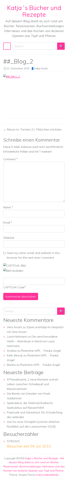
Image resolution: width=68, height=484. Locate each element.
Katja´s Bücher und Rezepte (34, 11)
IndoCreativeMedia (47, 474)
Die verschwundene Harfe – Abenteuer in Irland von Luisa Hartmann (32, 341)
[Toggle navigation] (7, 46)
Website (8, 237)
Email (7, 222)
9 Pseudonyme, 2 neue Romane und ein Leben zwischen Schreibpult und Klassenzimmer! (32, 384)
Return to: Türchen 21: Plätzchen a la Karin (33, 129)
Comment (10, 159)
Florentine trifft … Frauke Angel (41, 350)
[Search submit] (61, 46)
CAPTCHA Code (13, 287)
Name (8, 207)
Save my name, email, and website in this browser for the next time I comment (33, 255)
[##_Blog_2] (34, 94)
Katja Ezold (41, 68)
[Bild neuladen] (13, 270)
